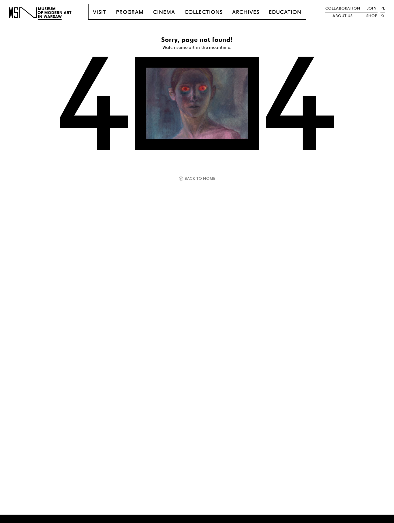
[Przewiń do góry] (380, 518)
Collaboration (342, 8)
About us (342, 15)
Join (372, 8)
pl (382, 8)
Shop (372, 15)
